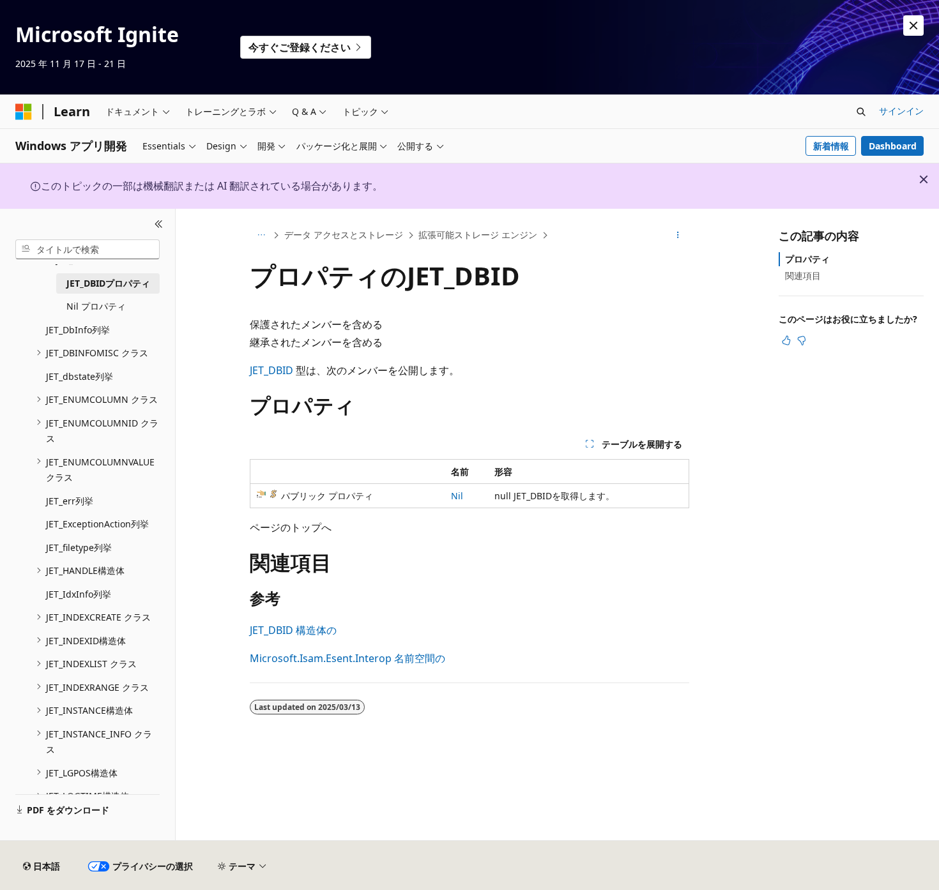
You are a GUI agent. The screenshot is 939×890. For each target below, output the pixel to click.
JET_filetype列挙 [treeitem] (79, 547)
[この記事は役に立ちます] (786, 340)
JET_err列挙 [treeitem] (69, 500)
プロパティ (807, 259)
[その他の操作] (678, 235)
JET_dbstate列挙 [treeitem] (79, 376)
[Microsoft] (23, 111)
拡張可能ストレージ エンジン (477, 235)
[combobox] (87, 249)
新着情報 (831, 146)
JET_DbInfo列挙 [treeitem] (78, 329)
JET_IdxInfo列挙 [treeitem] (78, 593)
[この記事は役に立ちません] (801, 340)
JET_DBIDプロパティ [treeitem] (108, 282)
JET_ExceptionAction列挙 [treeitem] (97, 524)
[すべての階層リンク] (261, 235)
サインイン (901, 111)
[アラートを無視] (913, 25)
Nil (457, 496)
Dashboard (893, 146)
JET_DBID (271, 370)
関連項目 (803, 275)
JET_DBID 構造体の (293, 630)
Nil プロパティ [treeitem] (96, 306)
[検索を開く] (861, 111)
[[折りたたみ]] (159, 224)
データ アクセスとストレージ (343, 235)
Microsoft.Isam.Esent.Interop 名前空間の (347, 658)
